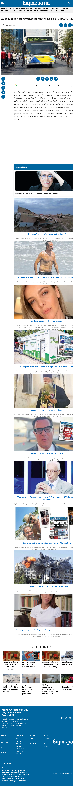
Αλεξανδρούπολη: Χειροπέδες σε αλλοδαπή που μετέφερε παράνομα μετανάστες (30, 689)
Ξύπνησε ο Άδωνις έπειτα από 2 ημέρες (47, 454)
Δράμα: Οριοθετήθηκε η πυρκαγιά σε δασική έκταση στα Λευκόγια (50, 664)
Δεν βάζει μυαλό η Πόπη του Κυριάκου (47, 321)
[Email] (3, 97)
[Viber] (70, 25)
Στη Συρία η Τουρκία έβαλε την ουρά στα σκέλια (47, 586)
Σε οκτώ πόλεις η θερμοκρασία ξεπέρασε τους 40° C (30, 664)
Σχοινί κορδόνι (48, 741)
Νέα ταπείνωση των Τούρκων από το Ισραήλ (47, 234)
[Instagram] (62, 718)
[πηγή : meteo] (31, 656)
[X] (65, 25)
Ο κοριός (47, 738)
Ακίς (45, 744)
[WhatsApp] (3, 92)
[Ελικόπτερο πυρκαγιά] (51, 678)
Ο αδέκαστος (48, 747)
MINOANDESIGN (66, 773)
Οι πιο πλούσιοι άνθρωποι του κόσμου (47, 410)
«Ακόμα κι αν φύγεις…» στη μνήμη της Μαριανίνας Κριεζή (36, 193)
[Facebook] (61, 25)
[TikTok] (66, 718)
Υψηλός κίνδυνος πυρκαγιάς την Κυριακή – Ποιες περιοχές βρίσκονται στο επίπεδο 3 (50, 689)
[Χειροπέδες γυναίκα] (31, 678)
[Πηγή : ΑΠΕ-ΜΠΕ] (11, 656)
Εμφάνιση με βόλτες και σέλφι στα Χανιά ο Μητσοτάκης (47, 543)
